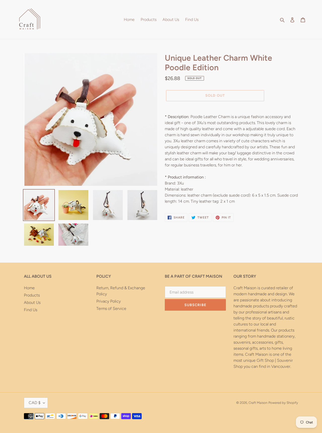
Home (29, 287)
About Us (32, 302)
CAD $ (35, 402)
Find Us (30, 309)
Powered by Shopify (283, 403)
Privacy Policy (108, 301)
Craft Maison (258, 403)
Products (32, 295)
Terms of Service (111, 308)
